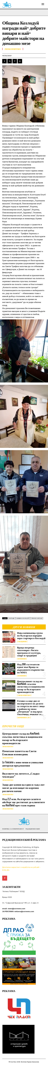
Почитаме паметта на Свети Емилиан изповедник (19, 752)
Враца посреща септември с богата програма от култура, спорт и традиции (29, 651)
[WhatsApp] (20, 61)
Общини (22, 641)
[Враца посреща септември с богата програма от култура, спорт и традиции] (8, 652)
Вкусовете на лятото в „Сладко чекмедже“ (21, 775)
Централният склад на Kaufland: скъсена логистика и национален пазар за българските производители (31, 686)
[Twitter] (9, 61)
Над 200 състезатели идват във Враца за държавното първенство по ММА (30, 668)
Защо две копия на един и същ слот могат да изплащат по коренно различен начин (23, 788)
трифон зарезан (36, 618)
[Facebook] (4, 61)
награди (12, 618)
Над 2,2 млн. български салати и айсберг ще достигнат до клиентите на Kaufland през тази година (23, 802)
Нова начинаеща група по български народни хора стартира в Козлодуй (31, 635)
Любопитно (24, 695)
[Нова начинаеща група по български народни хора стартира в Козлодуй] (8, 637)
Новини (22, 659)
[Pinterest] (15, 61)
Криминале (24, 717)
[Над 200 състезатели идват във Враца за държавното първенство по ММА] (8, 669)
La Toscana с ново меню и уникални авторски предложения (22, 764)
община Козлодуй (22, 618)
